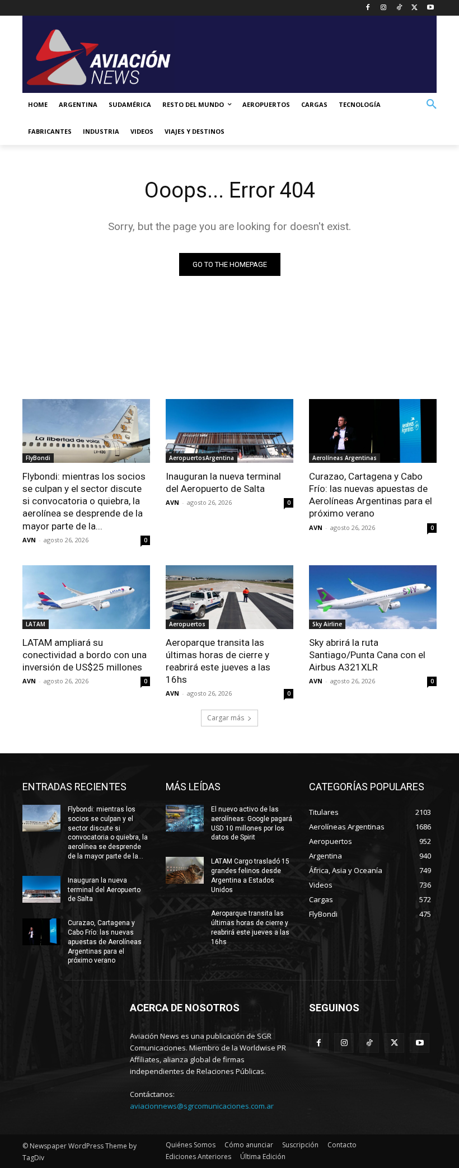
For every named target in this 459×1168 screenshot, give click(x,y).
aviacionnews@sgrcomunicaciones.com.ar (202, 1106)
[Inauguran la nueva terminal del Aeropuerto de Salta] (229, 431)
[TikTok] (399, 8)
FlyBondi (38, 458)
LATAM (35, 624)
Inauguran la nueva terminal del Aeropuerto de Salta (223, 482)
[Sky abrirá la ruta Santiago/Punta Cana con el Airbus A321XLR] (373, 597)
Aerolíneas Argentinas (344, 458)
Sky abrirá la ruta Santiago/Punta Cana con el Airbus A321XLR (367, 655)
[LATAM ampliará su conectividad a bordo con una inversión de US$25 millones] (86, 597)
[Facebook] (368, 8)
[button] (431, 104)
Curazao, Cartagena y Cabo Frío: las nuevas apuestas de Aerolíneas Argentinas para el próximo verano (370, 495)
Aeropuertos (187, 624)
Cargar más (225, 718)
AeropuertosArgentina (201, 458)
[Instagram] (383, 8)
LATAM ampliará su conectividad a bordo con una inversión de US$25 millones (84, 655)
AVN (29, 540)
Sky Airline (327, 624)
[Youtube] (430, 8)
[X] (414, 8)
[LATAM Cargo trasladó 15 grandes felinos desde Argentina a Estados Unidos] (185, 870)
